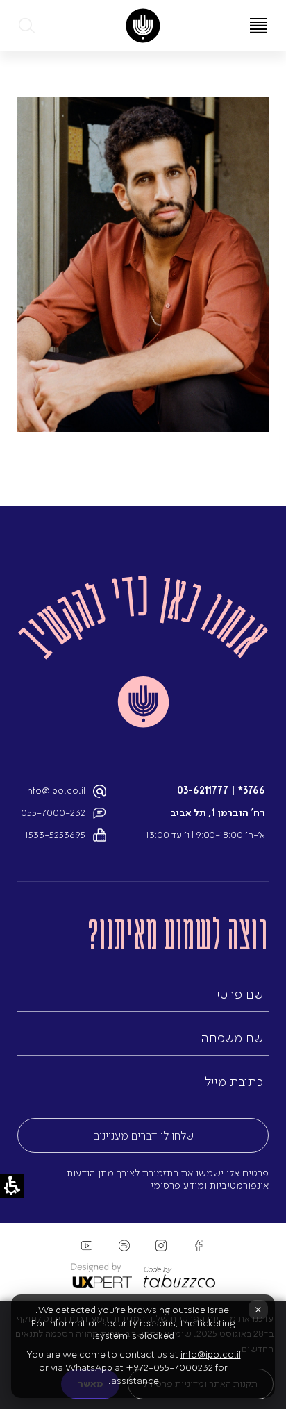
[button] (27, 25)
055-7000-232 (53, 813)
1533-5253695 (55, 835)
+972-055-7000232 (169, 1368)
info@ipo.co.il (55, 791)
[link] (142, 25)
